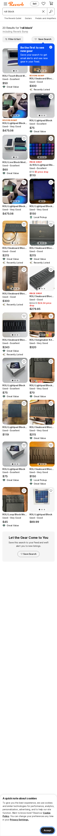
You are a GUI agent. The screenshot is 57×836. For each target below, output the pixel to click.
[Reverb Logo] (16, 4)
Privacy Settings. (19, 819)
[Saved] (43, 3)
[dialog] (28, 815)
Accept (47, 830)
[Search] (50, 11)
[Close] (43, 11)
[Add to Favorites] (24, 96)
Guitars (28, 18)
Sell (34, 3)
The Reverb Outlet (12, 18)
